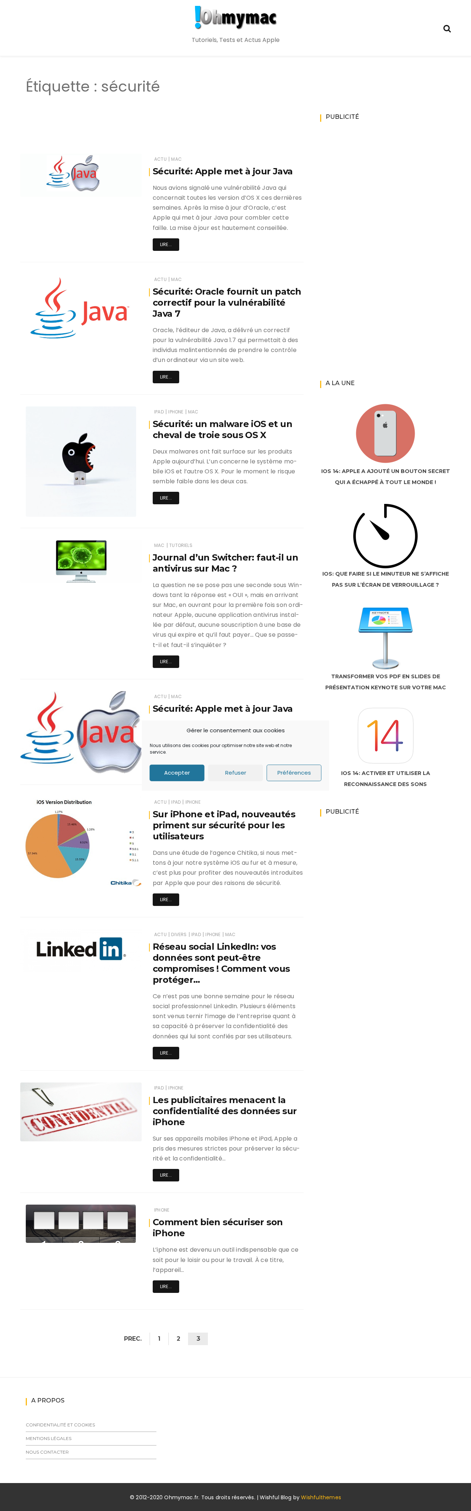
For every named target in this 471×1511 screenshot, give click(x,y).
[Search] (447, 27)
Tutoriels (180, 545)
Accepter (177, 772)
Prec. (133, 1338)
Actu (160, 159)
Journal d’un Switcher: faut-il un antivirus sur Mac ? (225, 563)
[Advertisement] (149, 131)
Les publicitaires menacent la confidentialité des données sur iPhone (225, 1111)
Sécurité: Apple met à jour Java (223, 171)
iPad (159, 412)
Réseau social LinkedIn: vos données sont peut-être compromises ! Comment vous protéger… (221, 963)
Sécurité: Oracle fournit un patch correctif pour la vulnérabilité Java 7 (227, 302)
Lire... (166, 244)
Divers (179, 934)
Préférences (294, 772)
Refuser (235, 772)
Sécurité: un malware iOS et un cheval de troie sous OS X (222, 429)
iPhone (175, 412)
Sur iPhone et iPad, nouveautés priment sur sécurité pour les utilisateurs (224, 825)
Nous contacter (47, 1452)
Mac (176, 159)
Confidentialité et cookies (60, 1425)
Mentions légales (48, 1438)
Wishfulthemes (321, 1497)
